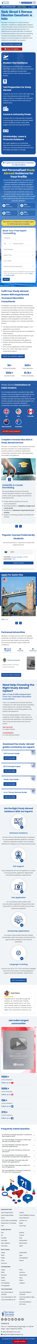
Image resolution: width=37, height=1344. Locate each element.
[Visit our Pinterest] (19, 1319)
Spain (21, 1246)
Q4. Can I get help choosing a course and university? (16, 1151)
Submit (6, 279)
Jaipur (3, 1253)
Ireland (21, 1233)
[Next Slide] (20, 526)
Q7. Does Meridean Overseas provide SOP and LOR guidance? (16, 1166)
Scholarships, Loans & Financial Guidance (14, 138)
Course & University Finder (17, 114)
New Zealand (5, 1243)
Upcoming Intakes (7, 1215)
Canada (3, 1238)
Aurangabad (23, 1258)
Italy (4, 619)
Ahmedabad (5, 1283)
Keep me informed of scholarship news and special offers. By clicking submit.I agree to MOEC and (19, 273)
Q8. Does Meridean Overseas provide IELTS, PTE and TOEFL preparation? (16, 1171)
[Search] (19, 3)
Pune (2, 1260)
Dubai (21, 1280)
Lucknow (4, 1263)
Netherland (23, 1243)
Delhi (2, 1255)
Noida (3, 1258)
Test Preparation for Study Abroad (17, 88)
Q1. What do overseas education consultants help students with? (17, 1135)
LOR (2, 1226)
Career (21, 1213)
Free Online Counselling (9, 1220)
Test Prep (22, 1226)
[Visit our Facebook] (5, 1319)
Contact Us (23, 1220)
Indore (21, 1260)
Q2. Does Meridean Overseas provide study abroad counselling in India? (16, 1140)
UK (2, 1235)
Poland (20, 557)
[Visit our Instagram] (2, 1319)
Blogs (21, 1223)
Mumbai (3, 1275)
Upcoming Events (7, 1213)
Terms (31, 273)
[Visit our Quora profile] (22, 1319)
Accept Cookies (19, 1341)
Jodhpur (22, 1283)
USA (2, 1233)
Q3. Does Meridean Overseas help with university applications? (15, 1145)
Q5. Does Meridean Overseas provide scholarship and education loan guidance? (16, 1156)
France (21, 1235)
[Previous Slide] (16, 526)
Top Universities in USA (8, 1297)
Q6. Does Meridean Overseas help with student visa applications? (15, 1161)
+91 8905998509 (8, 733)
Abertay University (13, 660)
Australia (4, 1240)
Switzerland (23, 1240)
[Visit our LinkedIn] (12, 1319)
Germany (14, 557)
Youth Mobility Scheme (27, 1215)
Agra (20, 1255)
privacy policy (10, 275)
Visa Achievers (24, 1218)
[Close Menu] (34, 2)
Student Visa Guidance (15, 62)
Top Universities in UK (8, 1300)
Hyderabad (23, 1253)
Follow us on (6, 1083)
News (3, 1218)
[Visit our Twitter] (15, 1319)
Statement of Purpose (8, 1223)
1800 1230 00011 (8, 727)
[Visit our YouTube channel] (9, 1319)
